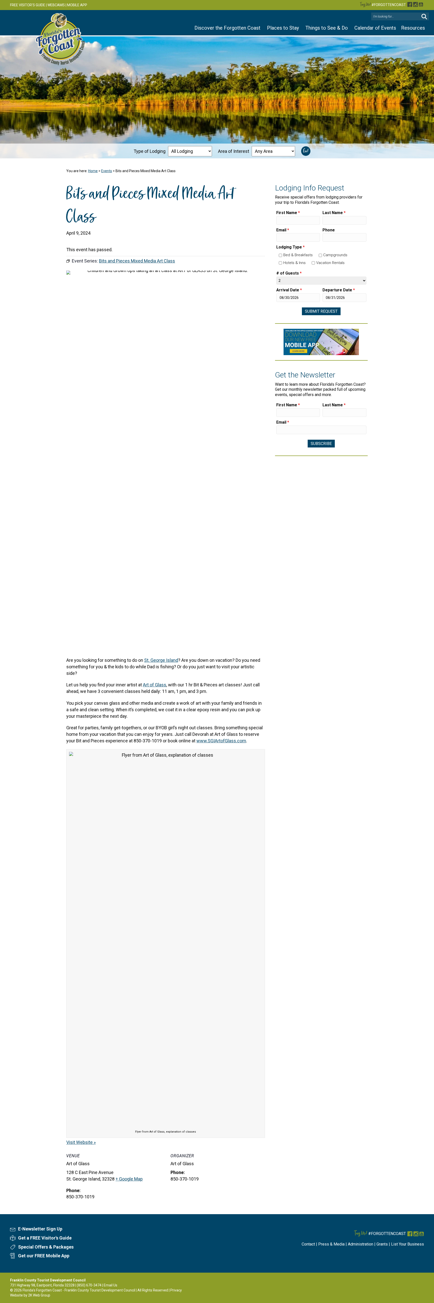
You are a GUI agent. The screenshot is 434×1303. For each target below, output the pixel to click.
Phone (328, 230)
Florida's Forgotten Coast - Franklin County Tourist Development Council (79, 1290)
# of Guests (289, 273)
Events (106, 171)
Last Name (334, 212)
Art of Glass (154, 684)
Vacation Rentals (330, 262)
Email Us (110, 1285)
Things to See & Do (326, 28)
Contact (308, 1244)
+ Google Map (129, 1179)
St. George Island (161, 660)
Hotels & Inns (294, 262)
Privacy (176, 1290)
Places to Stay (283, 28)
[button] (424, 17)
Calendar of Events (375, 28)
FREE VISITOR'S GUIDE (27, 5)
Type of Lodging (150, 151)
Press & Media (331, 1244)
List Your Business (407, 1244)
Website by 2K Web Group (30, 1295)
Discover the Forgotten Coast (227, 28)
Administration (360, 1244)
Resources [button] (413, 28)
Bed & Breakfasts (298, 255)
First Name (288, 212)
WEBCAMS (56, 5)
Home (93, 171)
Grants (382, 1244)
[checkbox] (280, 255)
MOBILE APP (77, 5)
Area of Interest (233, 151)
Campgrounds (335, 255)
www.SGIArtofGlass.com (221, 740)
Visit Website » (81, 1142)
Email (282, 230)
